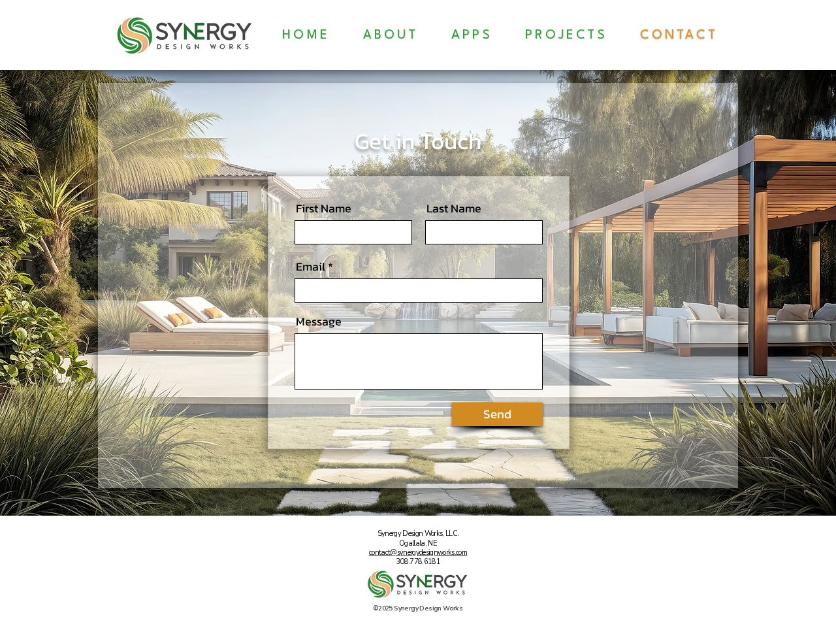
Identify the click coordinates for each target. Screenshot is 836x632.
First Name (323, 208)
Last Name (453, 208)
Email (310, 267)
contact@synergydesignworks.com (418, 552)
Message (319, 321)
